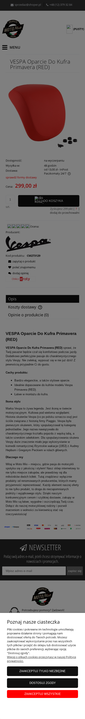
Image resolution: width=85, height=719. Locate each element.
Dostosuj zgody (42, 683)
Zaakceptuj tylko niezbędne (42, 671)
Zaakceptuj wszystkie (42, 694)
